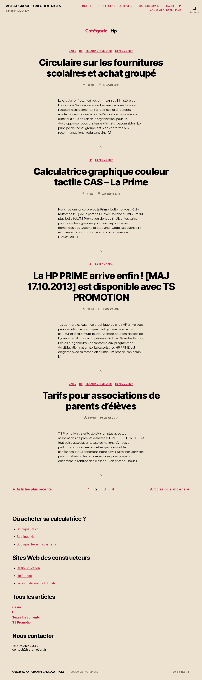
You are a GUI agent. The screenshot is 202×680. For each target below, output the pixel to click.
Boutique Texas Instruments (37, 544)
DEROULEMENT (106, 6)
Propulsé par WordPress (83, 671)
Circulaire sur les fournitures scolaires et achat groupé (101, 68)
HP (179, 6)
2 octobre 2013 (110, 308)
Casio (72, 51)
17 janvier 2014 (111, 84)
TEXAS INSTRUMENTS (149, 6)
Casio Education (28, 568)
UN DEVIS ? (125, 6)
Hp (81, 51)
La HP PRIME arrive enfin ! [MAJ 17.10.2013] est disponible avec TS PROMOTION (101, 286)
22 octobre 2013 (111, 193)
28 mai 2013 (111, 417)
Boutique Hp (26, 537)
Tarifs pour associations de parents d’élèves (101, 401)
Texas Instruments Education (37, 583)
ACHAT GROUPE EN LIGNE (165, 10)
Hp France (24, 576)
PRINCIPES (87, 6)
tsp (92, 84)
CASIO (170, 6)
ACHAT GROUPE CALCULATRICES (33, 6)
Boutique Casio (27, 529)
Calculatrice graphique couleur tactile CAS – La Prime (101, 177)
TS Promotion (124, 51)
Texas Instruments (98, 51)
